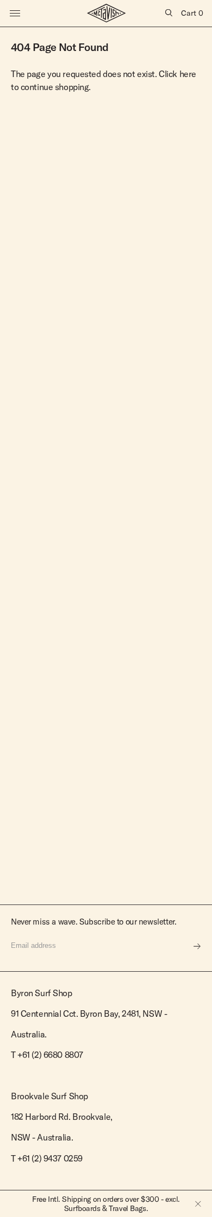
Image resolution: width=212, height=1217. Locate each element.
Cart (192, 13)
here (187, 73)
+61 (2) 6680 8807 (50, 1054)
